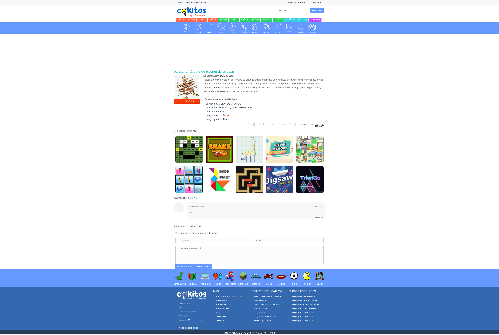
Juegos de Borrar (215, 111)
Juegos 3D (220, 320)
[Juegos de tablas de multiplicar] (198, 28)
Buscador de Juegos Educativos (267, 304)
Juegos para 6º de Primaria (303, 320)
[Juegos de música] (278, 28)
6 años (223, 20)
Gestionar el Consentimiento (190, 320)
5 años (212, 20)
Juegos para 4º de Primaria (303, 312)
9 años (255, 20)
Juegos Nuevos (260, 312)
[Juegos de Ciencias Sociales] (255, 28)
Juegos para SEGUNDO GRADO (305, 304)
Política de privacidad (187, 312)
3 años (191, 20)
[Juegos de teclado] (209, 28)
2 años (181, 20)
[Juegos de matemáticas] (187, 28)
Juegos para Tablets (216, 119)
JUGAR (188, 101)
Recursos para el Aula (263, 320)
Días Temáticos (260, 300)
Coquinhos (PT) (222, 300)
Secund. (302, 20)
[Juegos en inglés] (221, 28)
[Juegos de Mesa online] (312, 28)
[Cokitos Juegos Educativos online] (192, 11)
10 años (266, 20)
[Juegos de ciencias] (243, 28)
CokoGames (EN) (223, 304)
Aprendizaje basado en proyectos (268, 296)
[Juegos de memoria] (289, 28)
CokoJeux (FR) (222, 308)
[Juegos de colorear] (266, 28)
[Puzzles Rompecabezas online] (300, 28)
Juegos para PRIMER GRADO (304, 300)
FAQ (180, 308)
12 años (290, 20)
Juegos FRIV (221, 316)
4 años (202, 20)
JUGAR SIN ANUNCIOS (296, 3)
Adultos (315, 20)
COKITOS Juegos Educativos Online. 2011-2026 (249, 333)
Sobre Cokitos (184, 304)
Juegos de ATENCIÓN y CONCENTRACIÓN (229, 107)
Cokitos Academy (223, 296)
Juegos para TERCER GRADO (304, 308)
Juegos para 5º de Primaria (303, 316)
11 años (278, 20)
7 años (234, 20)
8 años (244, 20)
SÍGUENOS (317, 3)
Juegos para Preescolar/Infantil (304, 296)
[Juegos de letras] (232, 28)
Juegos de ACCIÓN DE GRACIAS (223, 103)
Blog (218, 312)
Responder (319, 218)
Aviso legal (183, 316)
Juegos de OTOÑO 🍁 (217, 115)
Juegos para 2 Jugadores (264, 316)
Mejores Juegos (260, 308)
